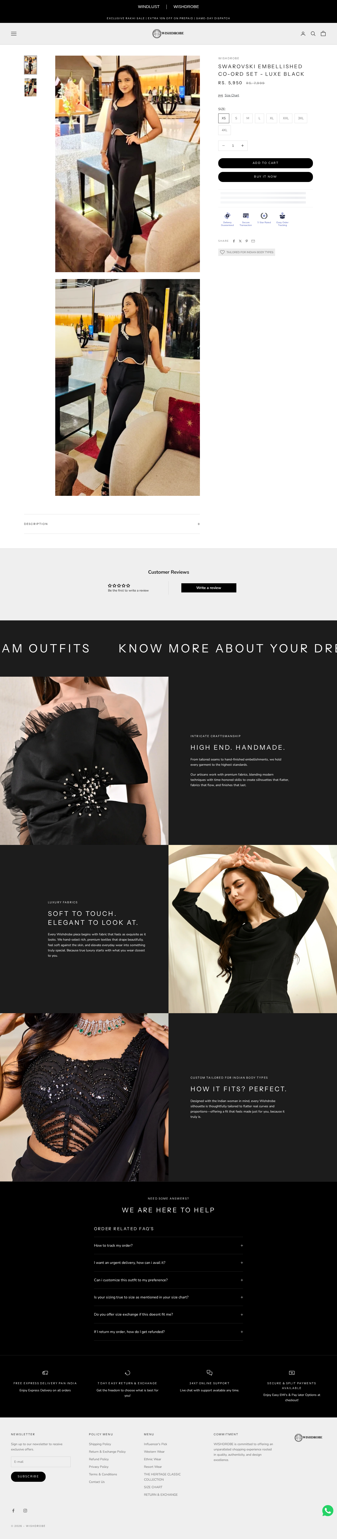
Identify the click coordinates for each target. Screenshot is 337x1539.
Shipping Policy (100, 1444)
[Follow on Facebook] (13, 1510)
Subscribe (28, 1476)
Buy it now (265, 177)
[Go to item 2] (30, 87)
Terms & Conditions (103, 1474)
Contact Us (97, 1482)
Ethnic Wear (152, 1459)
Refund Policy (99, 1459)
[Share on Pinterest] (247, 241)
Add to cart (266, 163)
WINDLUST (149, 6)
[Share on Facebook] (234, 241)
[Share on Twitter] (240, 241)
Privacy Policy (98, 1467)
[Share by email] (253, 241)
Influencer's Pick (155, 1444)
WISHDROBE (186, 6)
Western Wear (154, 1451)
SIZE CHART (153, 1487)
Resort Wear (153, 1467)
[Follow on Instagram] (25, 1510)
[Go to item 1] (30, 65)
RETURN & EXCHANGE (161, 1495)
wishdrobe (229, 58)
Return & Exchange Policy (107, 1451)
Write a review (208, 587)
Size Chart (232, 95)
